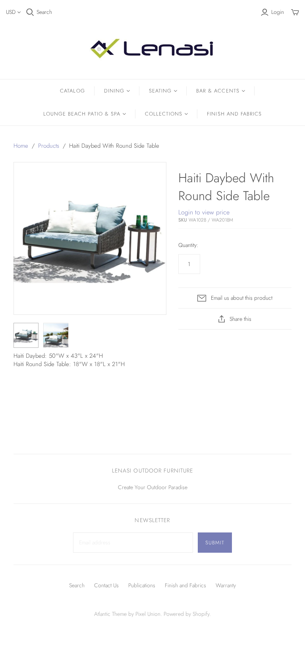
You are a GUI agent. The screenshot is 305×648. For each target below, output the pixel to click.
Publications (141, 585)
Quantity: (188, 245)
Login (277, 12)
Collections (163, 114)
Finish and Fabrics (234, 114)
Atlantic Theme (110, 614)
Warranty (226, 585)
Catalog (72, 90)
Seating (160, 90)
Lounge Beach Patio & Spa (81, 114)
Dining (114, 90)
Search (44, 12)
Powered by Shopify (186, 614)
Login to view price (204, 212)
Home (21, 145)
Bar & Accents (217, 90)
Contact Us (106, 585)
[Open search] (30, 12)
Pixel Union (147, 614)
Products (48, 145)
